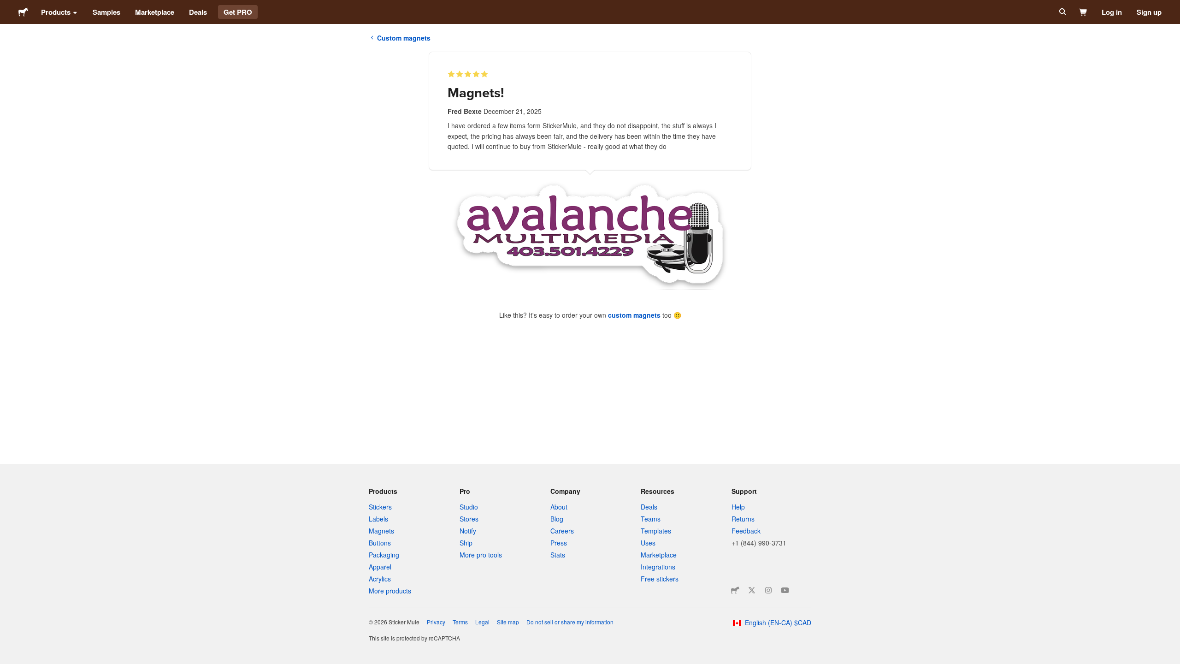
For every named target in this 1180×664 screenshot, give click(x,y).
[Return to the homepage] (23, 12)
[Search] (1062, 12)
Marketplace (154, 12)
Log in (1112, 12)
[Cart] (1083, 12)
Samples (106, 12)
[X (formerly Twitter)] (751, 590)
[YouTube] (785, 590)
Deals (198, 12)
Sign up (1149, 12)
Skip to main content (7, 7)
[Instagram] (768, 590)
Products (56, 12)
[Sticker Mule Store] (735, 590)
